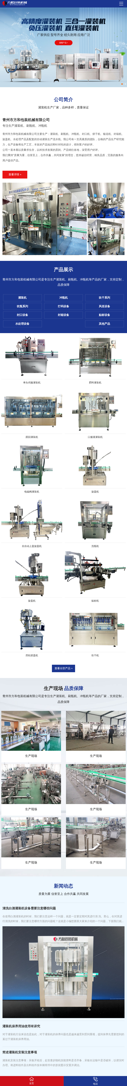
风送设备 (104, 306)
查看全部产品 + (64, 668)
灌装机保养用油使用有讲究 (21, 1026)
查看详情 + (15, 174)
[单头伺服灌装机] (31, 356)
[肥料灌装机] (95, 356)
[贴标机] (95, 574)
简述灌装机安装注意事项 (19, 1052)
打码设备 (63, 306)
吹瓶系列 (22, 306)
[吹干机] (95, 629)
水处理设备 (22, 323)
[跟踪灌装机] (31, 411)
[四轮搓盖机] (31, 629)
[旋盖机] (95, 465)
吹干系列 (104, 297)
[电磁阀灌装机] (31, 465)
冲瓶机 (63, 297)
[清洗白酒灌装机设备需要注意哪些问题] (63, 972)
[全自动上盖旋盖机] (31, 520)
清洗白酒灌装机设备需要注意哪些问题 (29, 908)
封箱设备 (63, 315)
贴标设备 (104, 315)
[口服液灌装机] (95, 411)
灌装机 (22, 297)
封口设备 (22, 315)
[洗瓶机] (95, 520)
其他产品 (104, 323)
